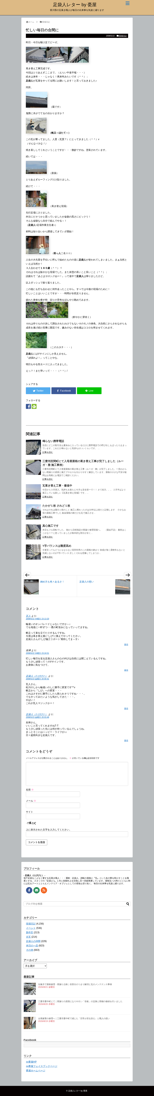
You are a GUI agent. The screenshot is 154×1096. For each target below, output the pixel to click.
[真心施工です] (33, 531)
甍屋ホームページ (35, 1070)
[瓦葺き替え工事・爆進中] (33, 491)
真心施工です (50, 525)
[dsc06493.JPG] (36, 62)
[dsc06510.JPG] (37, 253)
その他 (29, 950)
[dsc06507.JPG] (36, 206)
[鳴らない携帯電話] (33, 447)
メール (31, 801)
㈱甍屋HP (31, 1062)
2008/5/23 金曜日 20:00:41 (37, 679)
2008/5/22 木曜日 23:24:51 (37, 653)
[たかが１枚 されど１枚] (33, 511)
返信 (126, 644)
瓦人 (28, 616)
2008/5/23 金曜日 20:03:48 (37, 717)
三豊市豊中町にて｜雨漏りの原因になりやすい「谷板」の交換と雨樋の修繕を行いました (80, 1001)
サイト (29, 812)
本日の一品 (32, 945)
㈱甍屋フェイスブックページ (41, 1066)
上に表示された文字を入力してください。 (49, 829)
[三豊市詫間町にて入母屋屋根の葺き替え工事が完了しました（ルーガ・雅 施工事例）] (33, 467)
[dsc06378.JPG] (57, 317)
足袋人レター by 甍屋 (75, 4)
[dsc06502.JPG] (36, 132)
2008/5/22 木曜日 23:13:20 (37, 619)
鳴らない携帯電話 (53, 441)
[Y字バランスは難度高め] (33, 552)
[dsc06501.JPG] (36, 107)
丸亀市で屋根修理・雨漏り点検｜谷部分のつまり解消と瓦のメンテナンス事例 (75, 984)
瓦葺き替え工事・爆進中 (57, 485)
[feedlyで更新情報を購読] (34, 406)
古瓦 (28, 937)
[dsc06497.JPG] (78, 62)
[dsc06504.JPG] (36, 173)
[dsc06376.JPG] (36, 317)
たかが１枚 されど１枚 (56, 505)
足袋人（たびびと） (37, 676)
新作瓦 (29, 932)
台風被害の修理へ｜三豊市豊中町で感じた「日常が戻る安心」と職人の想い (74, 1018)
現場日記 (123, 36)
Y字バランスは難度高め (56, 545)
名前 (30, 789)
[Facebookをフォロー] (28, 406)
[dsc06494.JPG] (57, 62)
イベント (31, 928)
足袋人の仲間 (33, 941)
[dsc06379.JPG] (36, 347)
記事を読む (47, 452)
